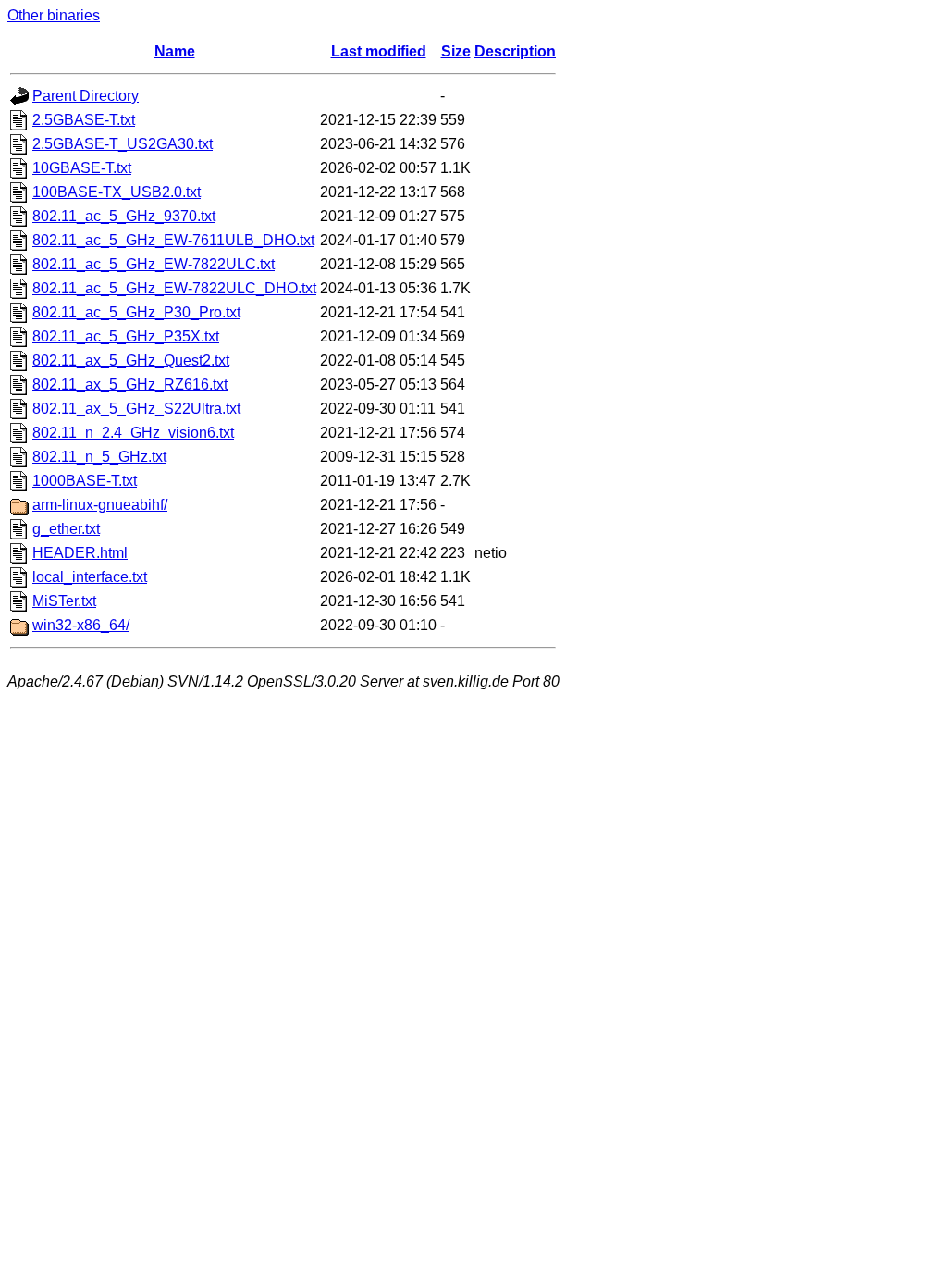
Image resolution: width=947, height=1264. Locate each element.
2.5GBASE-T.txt (83, 120)
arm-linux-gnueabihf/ (99, 505)
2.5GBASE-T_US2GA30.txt (122, 144)
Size (456, 51)
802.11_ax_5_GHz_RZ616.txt (130, 384)
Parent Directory (85, 96)
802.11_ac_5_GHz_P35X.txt (125, 336)
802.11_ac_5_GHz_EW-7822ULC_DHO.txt (174, 288)
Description (515, 51)
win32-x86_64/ (80, 625)
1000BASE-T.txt (84, 481)
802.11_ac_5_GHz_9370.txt (123, 216)
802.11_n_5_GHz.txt (99, 457)
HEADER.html (80, 553)
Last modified (378, 51)
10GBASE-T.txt (81, 168)
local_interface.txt (89, 577)
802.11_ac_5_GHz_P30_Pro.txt (136, 312)
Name (174, 51)
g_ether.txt (66, 529)
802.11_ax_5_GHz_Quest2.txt (130, 360)
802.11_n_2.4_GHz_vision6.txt (133, 432)
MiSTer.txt (64, 601)
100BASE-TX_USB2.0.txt (116, 192)
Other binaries (53, 15)
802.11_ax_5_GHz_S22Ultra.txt (136, 408)
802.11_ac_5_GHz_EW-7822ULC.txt (153, 264)
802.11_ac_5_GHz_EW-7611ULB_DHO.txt (173, 240)
